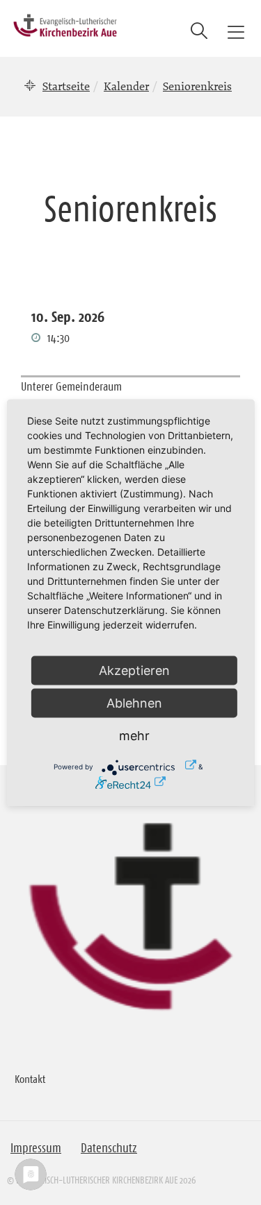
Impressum (35, 1148)
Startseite (66, 86)
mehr (134, 735)
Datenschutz (109, 1148)
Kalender (126, 86)
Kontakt (30, 1079)
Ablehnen (134, 702)
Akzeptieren (134, 670)
